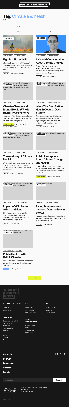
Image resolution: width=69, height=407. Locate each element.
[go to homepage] (34, 4)
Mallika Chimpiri (49, 76)
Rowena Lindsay (49, 126)
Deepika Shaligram (10, 126)
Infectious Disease (51, 202)
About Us (7, 354)
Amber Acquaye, (21, 124)
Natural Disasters (54, 102)
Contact (7, 367)
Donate (6, 372)
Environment (8, 55)
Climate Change (20, 55)
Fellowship (8, 363)
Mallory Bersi (16, 269)
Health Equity (9, 250)
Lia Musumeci (15, 223)
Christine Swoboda (54, 176)
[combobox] (34, 27)
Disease (39, 202)
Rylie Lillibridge (17, 73)
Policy (18, 250)
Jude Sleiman (48, 224)
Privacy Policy (7, 399)
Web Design (5, 403)
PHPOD (7, 358)
